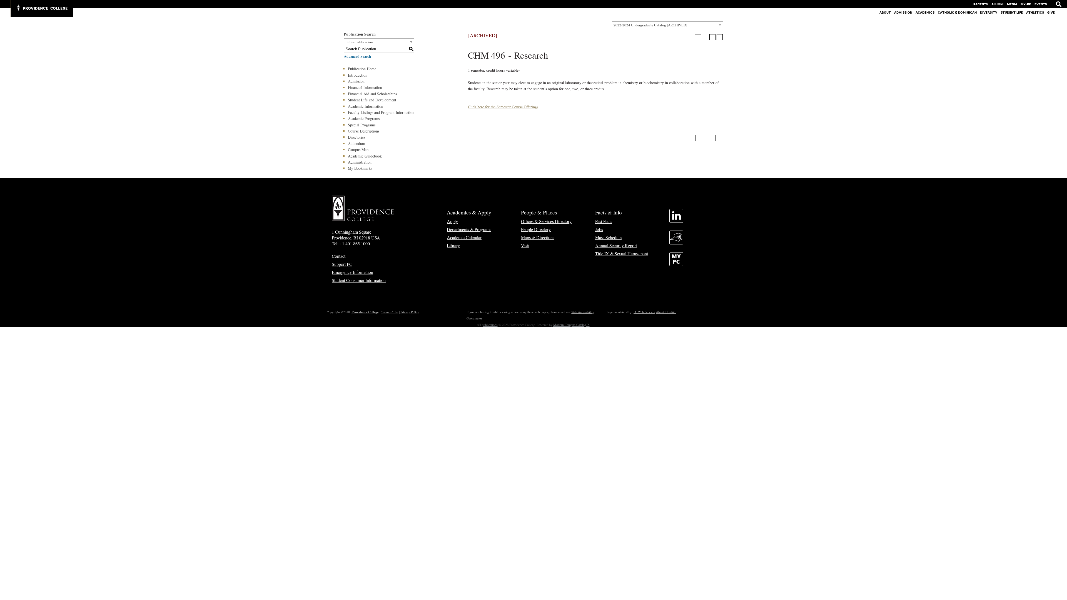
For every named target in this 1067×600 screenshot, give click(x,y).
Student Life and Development (372, 99)
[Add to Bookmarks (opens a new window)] (698, 37)
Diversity (988, 12)
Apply (452, 221)
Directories (356, 137)
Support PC (342, 264)
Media (1012, 4)
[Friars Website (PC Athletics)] (676, 243)
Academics (925, 12)
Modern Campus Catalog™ (571, 325)
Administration (360, 162)
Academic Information (365, 106)
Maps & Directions (537, 237)
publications (490, 325)
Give (1051, 12)
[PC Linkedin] (676, 221)
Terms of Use (389, 312)
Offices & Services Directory (546, 221)
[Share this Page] (705, 37)
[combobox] (667, 24)
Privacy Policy (409, 312)
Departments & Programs (469, 229)
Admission (903, 12)
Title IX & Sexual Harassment (621, 253)
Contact (338, 256)
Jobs (599, 229)
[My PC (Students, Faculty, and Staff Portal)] (676, 264)
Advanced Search (357, 56)
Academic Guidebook (365, 156)
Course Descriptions (363, 131)
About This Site (666, 312)
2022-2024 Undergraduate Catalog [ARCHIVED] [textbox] (650, 25)
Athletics (1035, 12)
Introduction (357, 75)
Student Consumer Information (359, 280)
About (885, 12)
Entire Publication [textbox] (359, 41)
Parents (980, 4)
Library (453, 245)
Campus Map (358, 149)
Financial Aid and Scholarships (372, 93)
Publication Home (362, 68)
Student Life (1012, 12)
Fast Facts (603, 221)
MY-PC (1026, 4)
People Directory (536, 229)
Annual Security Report (616, 245)
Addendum (356, 143)
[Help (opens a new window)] (720, 37)
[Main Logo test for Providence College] (42, 8)
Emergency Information (352, 272)
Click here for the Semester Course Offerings (503, 106)
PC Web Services (644, 312)
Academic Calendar (464, 237)
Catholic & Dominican (957, 12)
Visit (525, 245)
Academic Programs (364, 118)
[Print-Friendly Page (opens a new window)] (712, 37)
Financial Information (365, 87)
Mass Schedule (608, 237)
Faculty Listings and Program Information (381, 112)
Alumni (997, 4)
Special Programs (361, 125)
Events (1040, 4)
